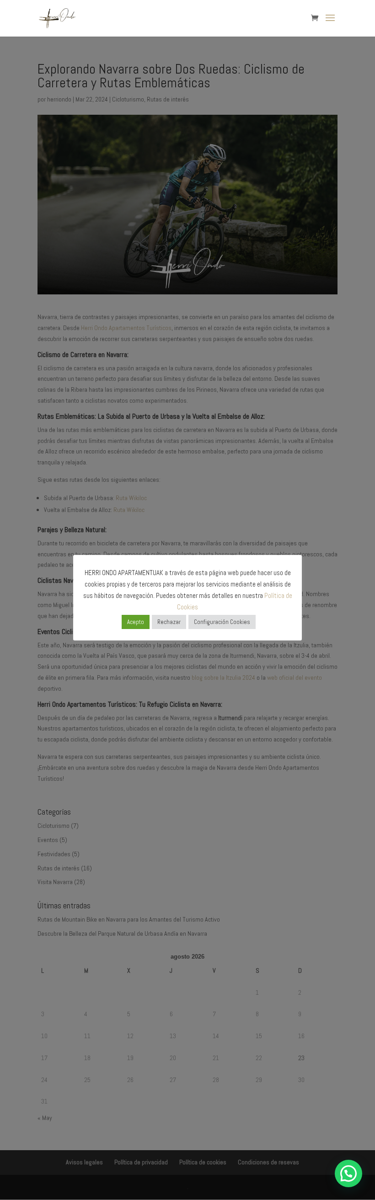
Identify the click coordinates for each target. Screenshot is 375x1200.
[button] (348, 1173)
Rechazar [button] (169, 622)
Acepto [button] (135, 622)
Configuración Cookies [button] (222, 622)
